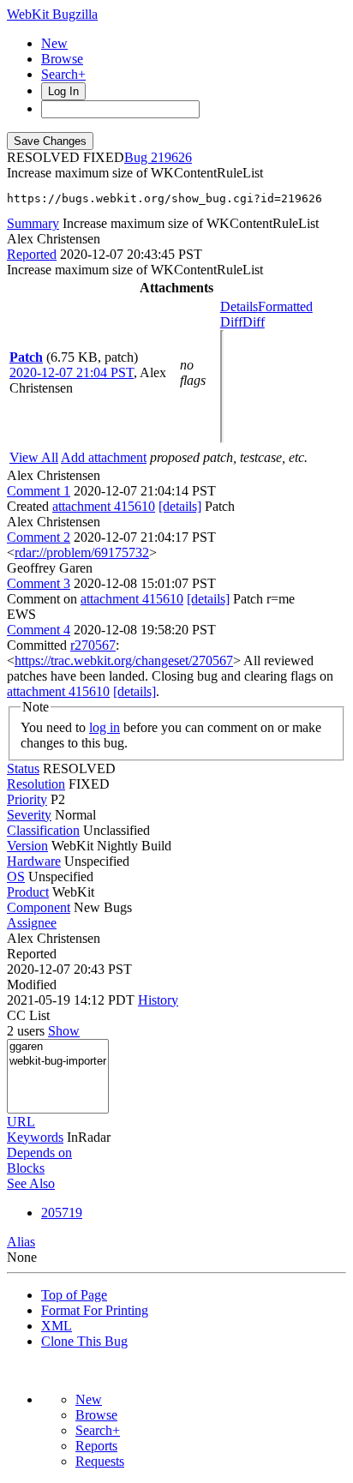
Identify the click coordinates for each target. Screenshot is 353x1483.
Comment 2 (38, 537)
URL (21, 1121)
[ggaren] (58, 1047)
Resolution (36, 784)
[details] (180, 506)
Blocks (26, 1168)
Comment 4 (38, 629)
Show (64, 1031)
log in (104, 727)
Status (23, 768)
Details (239, 306)
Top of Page (74, 1295)
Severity (29, 815)
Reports (96, 1445)
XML (56, 1325)
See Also (31, 1183)
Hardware (34, 861)
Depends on (39, 1152)
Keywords (35, 1137)
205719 (61, 1212)
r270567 (93, 645)
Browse (62, 58)
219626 (171, 157)
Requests (99, 1461)
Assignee (32, 923)
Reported (32, 254)
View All (33, 457)
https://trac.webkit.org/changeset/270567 (124, 660)
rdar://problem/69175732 (82, 552)
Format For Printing (94, 1310)
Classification (43, 830)
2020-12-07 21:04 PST (71, 372)
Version (27, 845)
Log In (63, 91)
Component (38, 907)
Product (28, 892)
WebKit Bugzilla (52, 14)
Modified (32, 984)
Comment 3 (38, 583)
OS (16, 876)
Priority (27, 799)
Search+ (63, 74)
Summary (33, 223)
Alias (21, 1241)
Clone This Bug (84, 1341)
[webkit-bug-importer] (58, 1061)
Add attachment (104, 457)
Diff (253, 322)
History (158, 1000)
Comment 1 (38, 490)
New (54, 43)
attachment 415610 (103, 506)
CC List (28, 1015)
